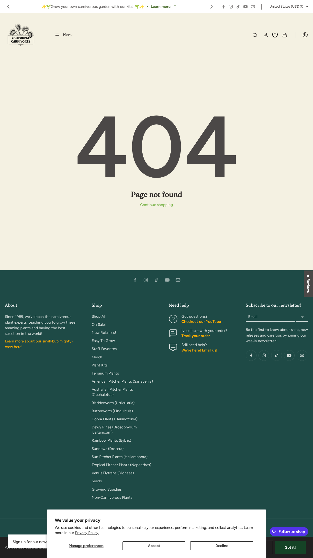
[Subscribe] (302, 317)
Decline (221, 545)
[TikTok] (238, 7)
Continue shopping (156, 204)
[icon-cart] (284, 35)
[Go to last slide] (8, 6)
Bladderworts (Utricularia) (113, 402)
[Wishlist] (275, 35)
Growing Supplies (107, 489)
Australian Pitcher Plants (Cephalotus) (112, 392)
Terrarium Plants (105, 373)
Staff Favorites (104, 348)
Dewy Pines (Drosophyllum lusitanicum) (114, 430)
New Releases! (104, 332)
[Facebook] (223, 7)
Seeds (97, 481)
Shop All (98, 316)
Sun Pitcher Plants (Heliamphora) (119, 456)
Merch (97, 357)
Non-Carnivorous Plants (112, 497)
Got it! (290, 547)
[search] (254, 35)
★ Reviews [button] (308, 283)
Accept (154, 545)
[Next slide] (211, 6)
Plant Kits (100, 365)
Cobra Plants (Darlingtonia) (114, 419)
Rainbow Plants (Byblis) (111, 440)
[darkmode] (301, 35)
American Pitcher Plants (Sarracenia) (122, 381)
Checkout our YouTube (201, 321)
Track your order (195, 335)
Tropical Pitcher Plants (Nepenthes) (121, 464)
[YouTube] (245, 7)
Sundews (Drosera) (107, 448)
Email (252, 317)
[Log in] (265, 35)
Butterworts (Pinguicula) (112, 411)
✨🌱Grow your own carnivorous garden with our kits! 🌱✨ (92, 6)
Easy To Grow (103, 340)
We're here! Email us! (199, 350)
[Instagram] (231, 7)
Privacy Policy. (87, 532)
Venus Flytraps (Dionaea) (113, 473)
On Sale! (99, 324)
